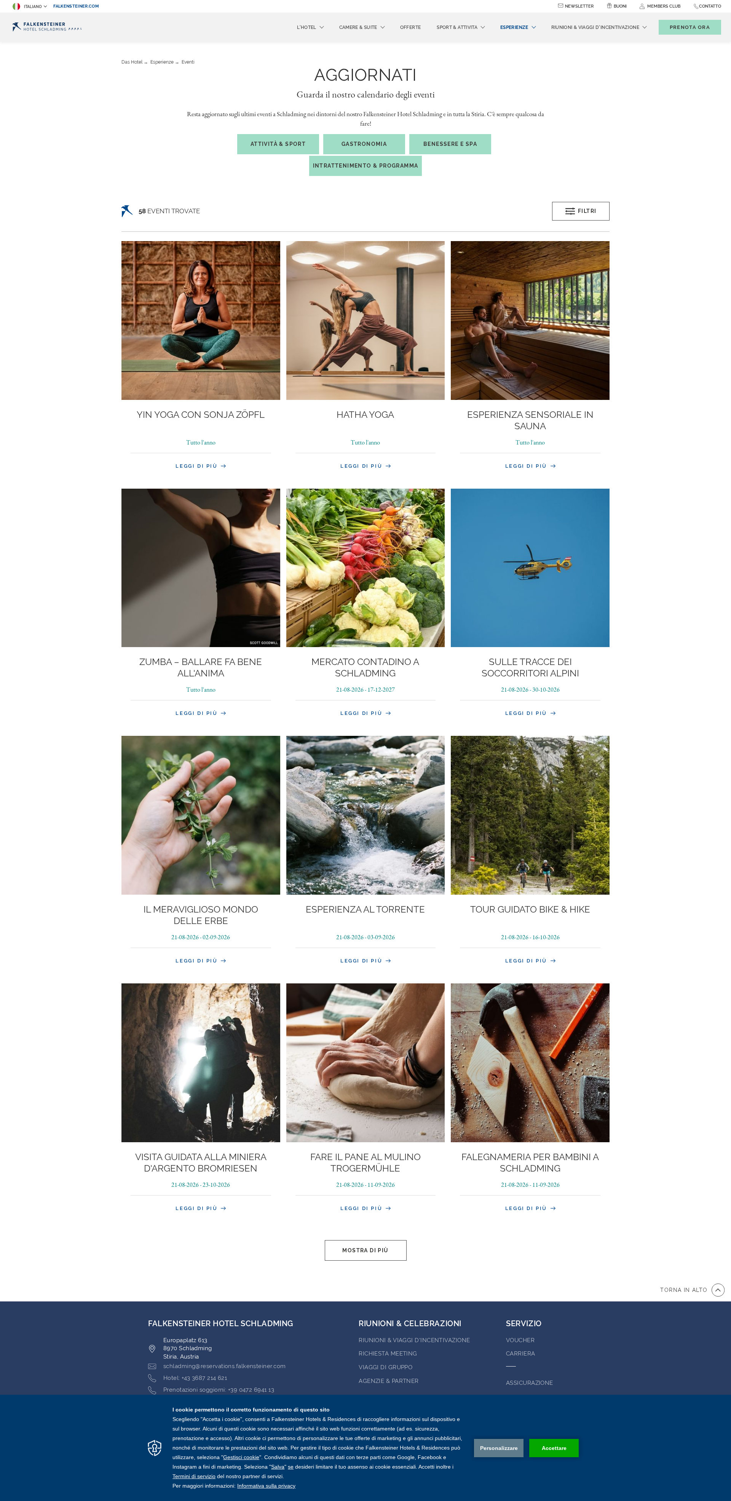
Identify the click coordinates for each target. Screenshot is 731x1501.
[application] (365, 1448)
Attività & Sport (278, 144)
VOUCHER (520, 1340)
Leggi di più (198, 466)
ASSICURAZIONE (529, 1383)
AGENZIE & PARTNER (389, 1381)
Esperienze (162, 62)
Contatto (710, 6)
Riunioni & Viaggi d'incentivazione (414, 1340)
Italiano (33, 7)
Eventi (188, 62)
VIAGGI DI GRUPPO (385, 1367)
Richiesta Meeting (388, 1353)
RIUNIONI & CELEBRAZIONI (410, 1323)
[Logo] (47, 27)
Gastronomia (364, 144)
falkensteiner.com (76, 6)
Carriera (520, 1353)
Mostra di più (365, 1250)
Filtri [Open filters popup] (587, 211)
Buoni (620, 6)
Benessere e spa (450, 144)
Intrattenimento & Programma (365, 166)
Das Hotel (131, 62)
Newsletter (579, 6)
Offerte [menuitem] (410, 27)
